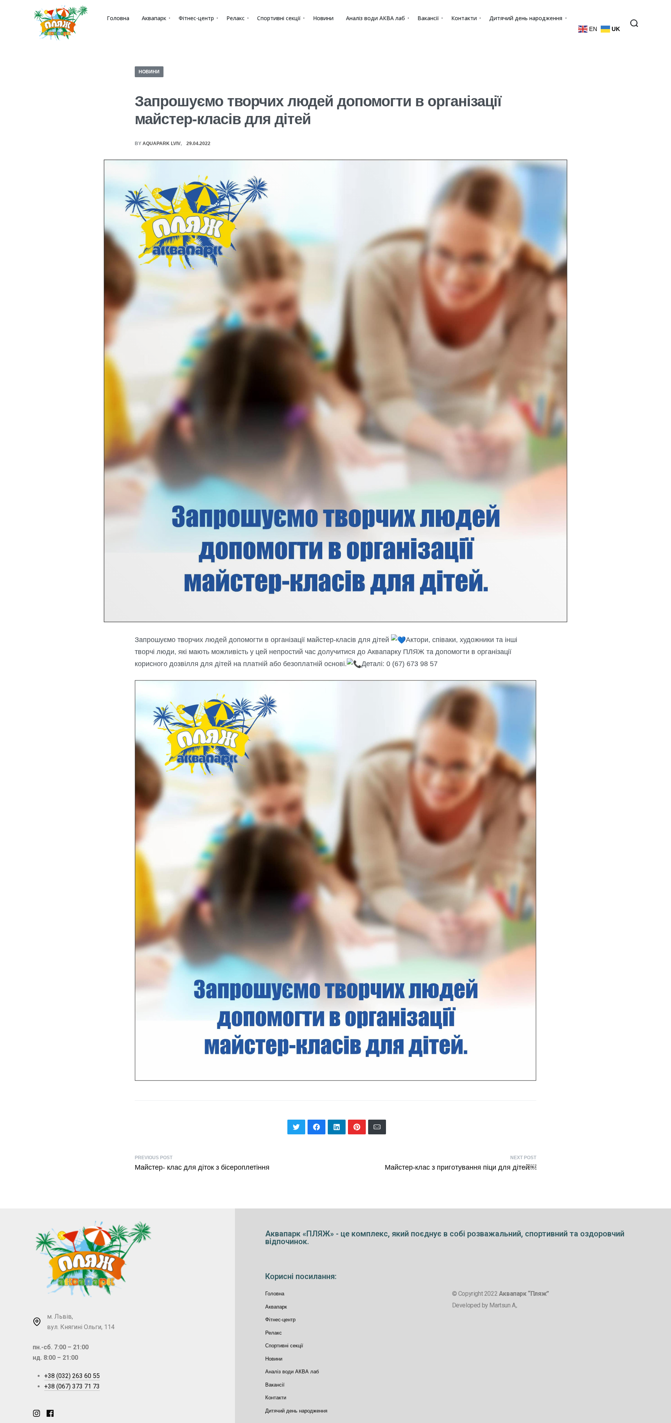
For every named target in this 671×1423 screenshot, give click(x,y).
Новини (149, 71)
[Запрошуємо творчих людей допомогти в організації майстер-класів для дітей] (296, 1127)
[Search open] (634, 23)
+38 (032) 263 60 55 (72, 1376)
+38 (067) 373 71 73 (72, 1386)
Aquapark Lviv (162, 143)
